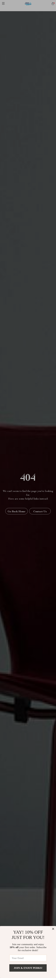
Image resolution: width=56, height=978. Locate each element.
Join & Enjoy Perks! (28, 968)
